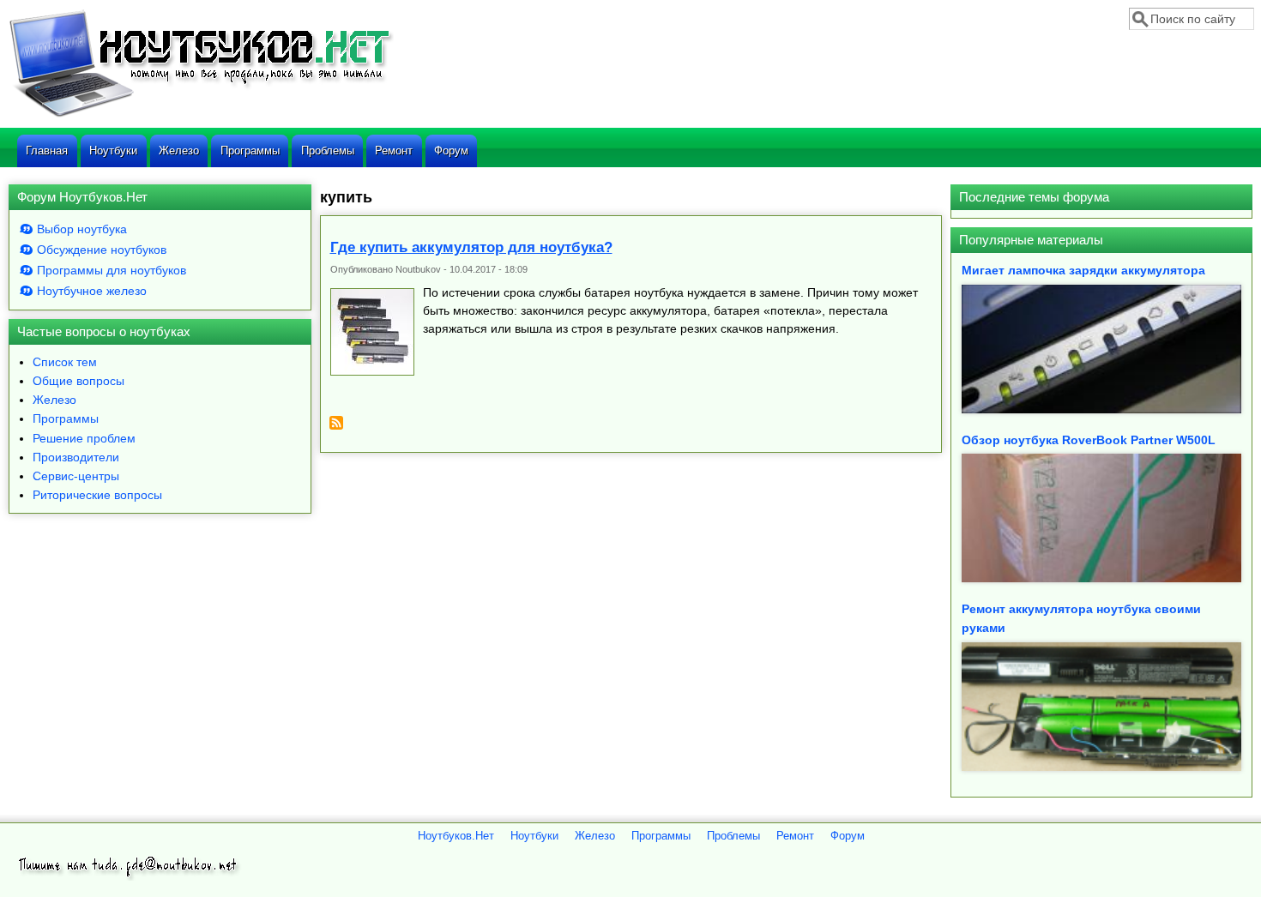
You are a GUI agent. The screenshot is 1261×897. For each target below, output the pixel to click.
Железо (179, 150)
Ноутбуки (113, 150)
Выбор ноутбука (82, 229)
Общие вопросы (78, 381)
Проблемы (327, 150)
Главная (47, 150)
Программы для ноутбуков (111, 270)
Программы (250, 150)
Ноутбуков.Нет (456, 836)
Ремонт (394, 150)
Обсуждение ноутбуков (101, 249)
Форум (451, 150)
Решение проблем (84, 438)
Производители (76, 457)
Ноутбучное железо (92, 291)
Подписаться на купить (336, 429)
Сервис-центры (76, 476)
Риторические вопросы (97, 495)
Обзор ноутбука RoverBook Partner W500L (1089, 440)
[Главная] (201, 115)
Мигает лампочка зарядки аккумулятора (1083, 270)
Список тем (65, 362)
